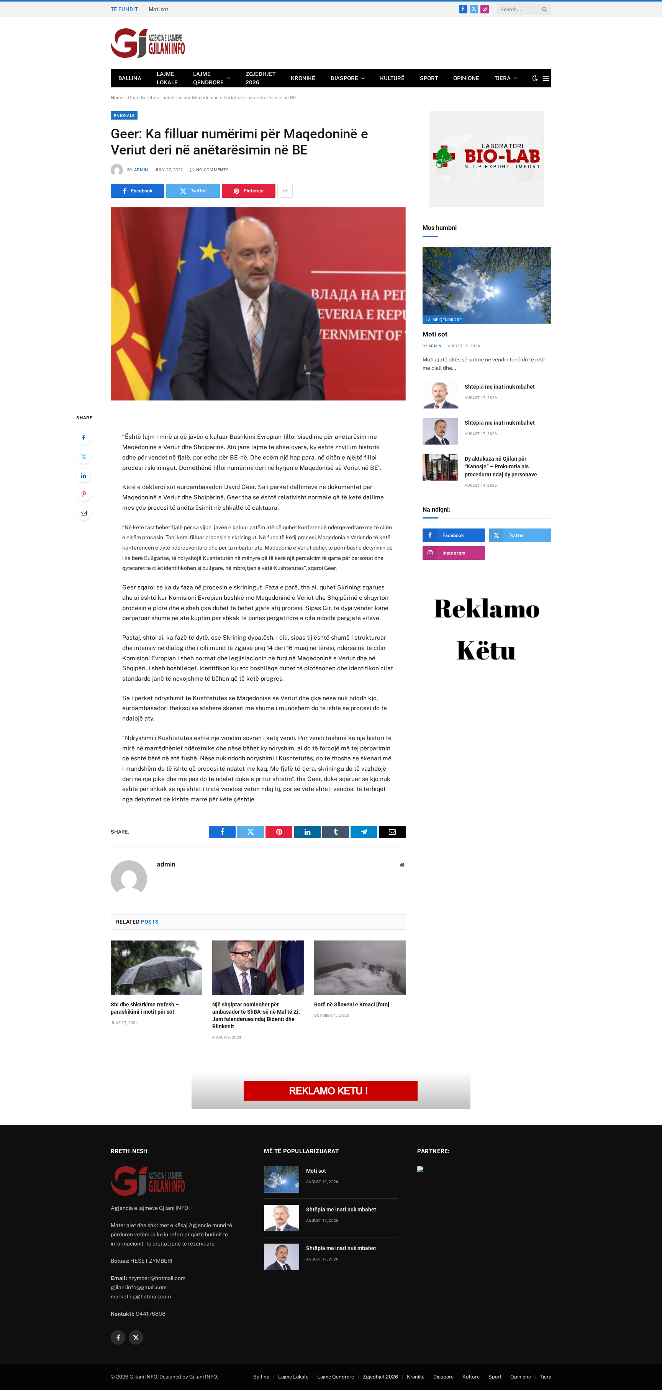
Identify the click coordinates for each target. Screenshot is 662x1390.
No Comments (212, 169)
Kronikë (303, 78)
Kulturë (392, 78)
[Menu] (546, 78)
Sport (429, 78)
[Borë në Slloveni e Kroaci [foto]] (360, 967)
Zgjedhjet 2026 (260, 78)
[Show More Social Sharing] (285, 191)
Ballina (129, 78)
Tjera (503, 78)
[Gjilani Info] (148, 43)
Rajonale (124, 115)
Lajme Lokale (167, 78)
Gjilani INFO (203, 1377)
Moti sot (435, 334)
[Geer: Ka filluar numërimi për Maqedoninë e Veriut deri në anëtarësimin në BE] (258, 303)
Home (117, 97)
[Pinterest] (83, 494)
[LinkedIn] (83, 475)
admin (141, 169)
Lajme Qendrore (208, 78)
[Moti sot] (487, 285)
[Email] (83, 512)
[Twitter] (83, 456)
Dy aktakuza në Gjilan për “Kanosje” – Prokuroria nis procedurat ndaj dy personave (501, 466)
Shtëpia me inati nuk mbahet (183, 9)
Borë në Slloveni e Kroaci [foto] (351, 1004)
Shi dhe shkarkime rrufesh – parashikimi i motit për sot (145, 1008)
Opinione (466, 78)
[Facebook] (83, 437)
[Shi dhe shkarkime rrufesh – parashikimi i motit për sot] (156, 967)
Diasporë (344, 78)
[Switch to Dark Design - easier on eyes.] (535, 78)
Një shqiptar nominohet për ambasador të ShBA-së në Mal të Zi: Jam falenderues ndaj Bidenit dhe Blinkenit (256, 1015)
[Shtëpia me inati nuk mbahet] (440, 395)
